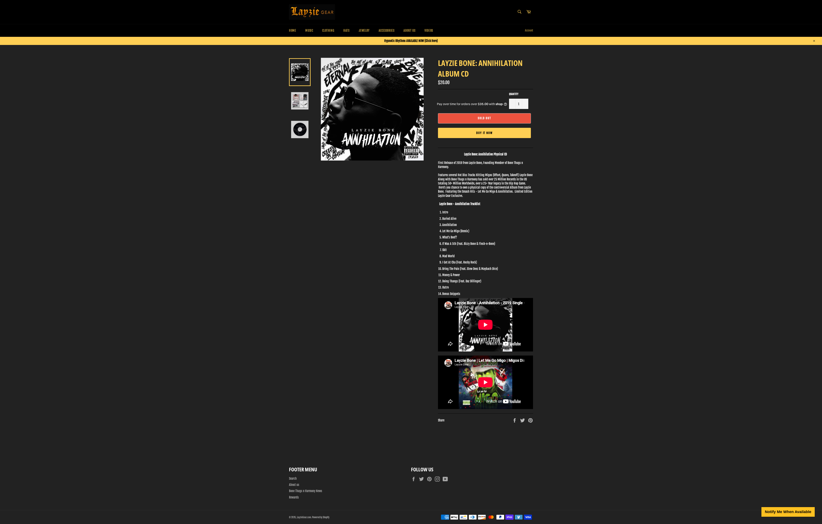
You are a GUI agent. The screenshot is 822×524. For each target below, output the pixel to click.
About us (294, 485)
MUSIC (309, 30)
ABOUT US (409, 30)
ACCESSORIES (387, 30)
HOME (292, 30)
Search (293, 478)
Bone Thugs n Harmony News (305, 491)
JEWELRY (364, 30)
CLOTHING (328, 30)
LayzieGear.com (304, 517)
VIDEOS (428, 30)
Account (529, 30)
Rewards (294, 497)
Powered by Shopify (320, 517)
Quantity (513, 94)
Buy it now (484, 133)
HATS (346, 30)
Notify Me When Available (788, 512)
